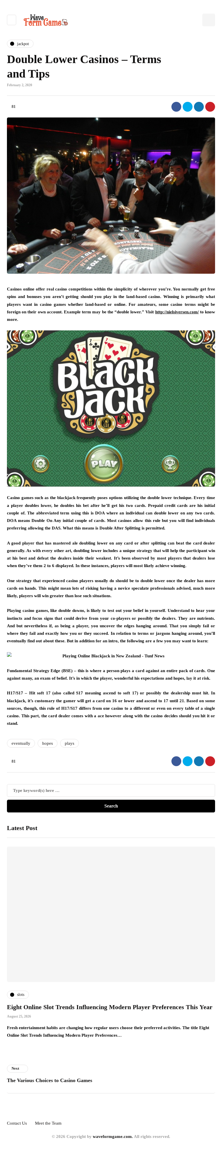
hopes (47, 743)
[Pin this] (210, 107)
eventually (21, 743)
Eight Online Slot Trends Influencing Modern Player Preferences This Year (109, 1007)
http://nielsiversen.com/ (177, 312)
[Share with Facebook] (176, 107)
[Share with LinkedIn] (199, 107)
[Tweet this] (188, 107)
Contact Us (17, 1123)
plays (69, 743)
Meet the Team (48, 1123)
